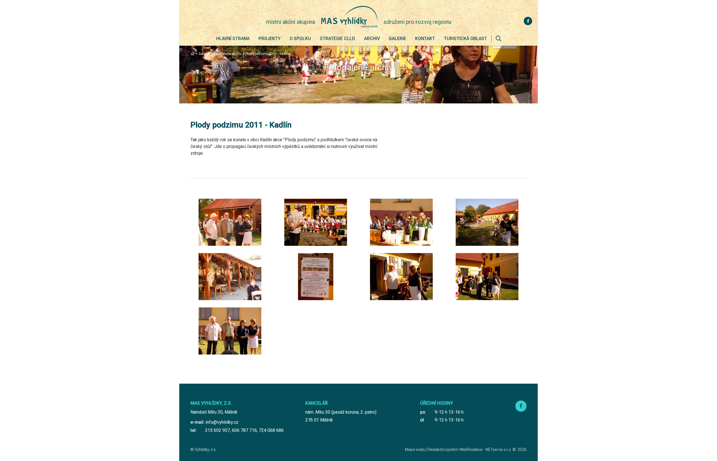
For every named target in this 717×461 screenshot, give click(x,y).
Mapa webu (415, 449)
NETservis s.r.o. (499, 449)
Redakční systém (443, 449)
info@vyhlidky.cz (222, 422)
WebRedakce (471, 449)
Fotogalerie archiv (227, 54)
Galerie (204, 54)
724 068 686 (271, 430)
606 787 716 (244, 430)
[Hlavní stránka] (192, 53)
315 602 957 (217, 430)
